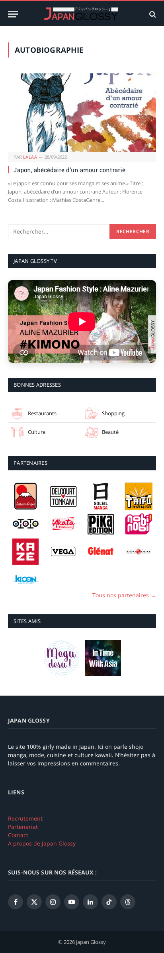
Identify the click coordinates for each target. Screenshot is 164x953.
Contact (18, 835)
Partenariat (23, 826)
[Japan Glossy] (82, 14)
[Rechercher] (152, 14)
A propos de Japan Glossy (42, 843)
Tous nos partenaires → (124, 595)
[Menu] (13, 14)
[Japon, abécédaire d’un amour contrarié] (82, 112)
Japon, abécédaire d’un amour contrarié (69, 170)
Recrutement (25, 818)
